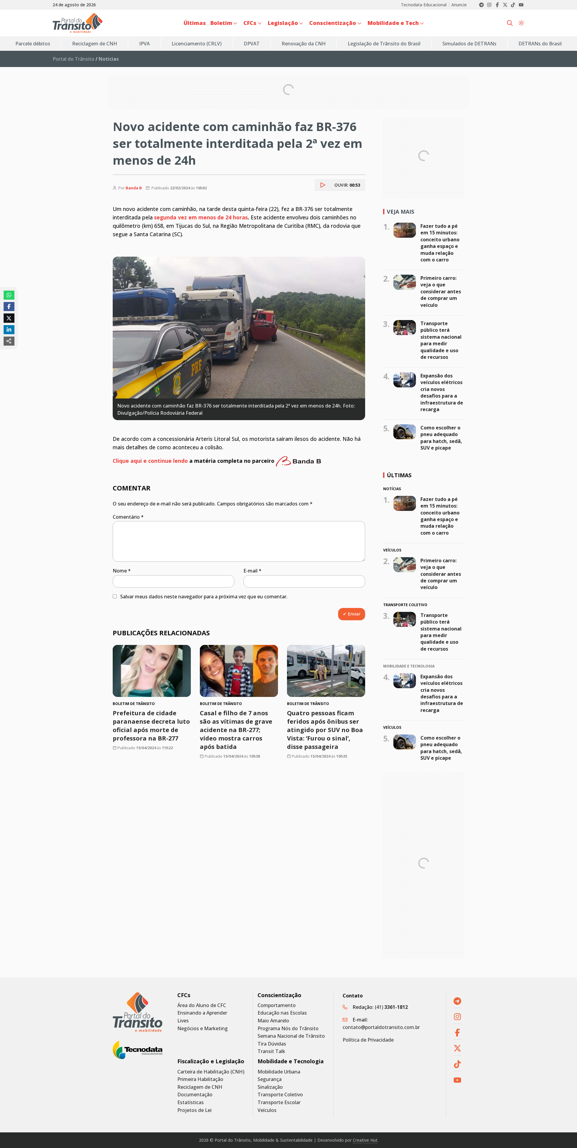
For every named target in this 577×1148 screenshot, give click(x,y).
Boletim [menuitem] (221, 22)
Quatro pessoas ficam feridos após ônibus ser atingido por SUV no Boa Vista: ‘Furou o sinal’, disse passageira (325, 730)
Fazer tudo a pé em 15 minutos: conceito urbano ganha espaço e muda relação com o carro (439, 243)
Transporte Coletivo (280, 1095)
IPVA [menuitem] (144, 43)
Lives (183, 1021)
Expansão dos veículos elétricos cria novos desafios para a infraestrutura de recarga (441, 392)
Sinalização (270, 1087)
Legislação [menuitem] (283, 22)
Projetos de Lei (194, 1110)
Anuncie (459, 5)
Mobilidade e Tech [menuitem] (393, 22)
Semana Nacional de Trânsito (291, 1036)
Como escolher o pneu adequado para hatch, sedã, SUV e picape (441, 437)
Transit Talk (271, 1051)
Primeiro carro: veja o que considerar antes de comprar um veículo (440, 291)
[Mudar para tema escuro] (521, 23)
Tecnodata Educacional (424, 5)
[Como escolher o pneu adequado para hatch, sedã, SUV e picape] (404, 431)
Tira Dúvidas (272, 1044)
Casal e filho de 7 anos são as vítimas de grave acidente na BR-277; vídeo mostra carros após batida (236, 730)
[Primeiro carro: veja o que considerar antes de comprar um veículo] (404, 282)
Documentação (194, 1095)
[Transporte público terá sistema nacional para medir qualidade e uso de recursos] (404, 327)
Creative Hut (365, 1140)
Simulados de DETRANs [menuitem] (469, 43)
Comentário (128, 517)
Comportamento (277, 1005)
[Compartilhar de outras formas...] (9, 341)
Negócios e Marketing (202, 1028)
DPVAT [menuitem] (252, 43)
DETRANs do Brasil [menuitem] (540, 43)
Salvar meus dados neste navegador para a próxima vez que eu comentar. (204, 596)
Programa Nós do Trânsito (288, 1028)
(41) (391, 1007)
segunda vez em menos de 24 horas (201, 217)
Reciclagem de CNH (199, 1087)
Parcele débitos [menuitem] (32, 43)
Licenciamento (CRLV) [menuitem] (196, 43)
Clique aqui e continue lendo (150, 460)
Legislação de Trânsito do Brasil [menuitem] (384, 43)
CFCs (183, 995)
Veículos (267, 1110)
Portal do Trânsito (73, 59)
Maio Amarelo (273, 1021)
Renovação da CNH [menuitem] (304, 43)
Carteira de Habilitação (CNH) (210, 1072)
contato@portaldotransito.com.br (381, 1027)
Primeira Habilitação (200, 1079)
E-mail (252, 570)
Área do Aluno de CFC (201, 1005)
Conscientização (279, 995)
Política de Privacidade (368, 1040)
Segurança (270, 1079)
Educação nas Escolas (282, 1013)
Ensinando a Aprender (202, 1013)
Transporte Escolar (279, 1102)
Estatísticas (190, 1102)
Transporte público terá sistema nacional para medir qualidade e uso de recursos (441, 340)
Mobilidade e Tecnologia (291, 1061)
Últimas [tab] (399, 475)
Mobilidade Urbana (279, 1072)
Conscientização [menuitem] (332, 22)
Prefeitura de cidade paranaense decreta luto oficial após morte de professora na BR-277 (151, 725)
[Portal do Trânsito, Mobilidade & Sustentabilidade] (137, 1012)
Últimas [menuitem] (195, 22)
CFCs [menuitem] (249, 22)
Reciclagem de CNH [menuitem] (94, 43)
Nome (122, 570)
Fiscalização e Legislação (210, 1061)
